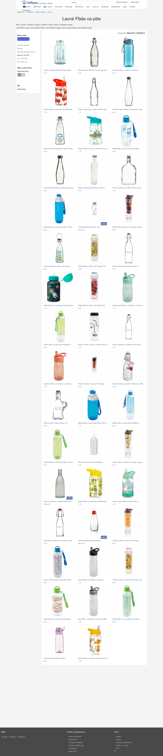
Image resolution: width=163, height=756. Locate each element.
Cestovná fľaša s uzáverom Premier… (126, 70)
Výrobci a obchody (75, 736)
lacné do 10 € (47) (23, 55)
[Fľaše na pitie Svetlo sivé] (23, 74)
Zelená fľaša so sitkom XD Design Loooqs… (128, 462)
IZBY (88, 7)
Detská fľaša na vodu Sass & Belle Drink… (59, 109)
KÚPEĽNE (68, 7)
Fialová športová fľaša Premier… (55, 658)
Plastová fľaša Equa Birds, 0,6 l (89, 227)
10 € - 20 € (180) (22, 58)
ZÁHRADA (105, 7)
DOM (125, 7)
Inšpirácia (12, 737)
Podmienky (72, 748)
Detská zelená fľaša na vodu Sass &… (126, 501)
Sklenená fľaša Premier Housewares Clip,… (93, 70)
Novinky (19, 48)
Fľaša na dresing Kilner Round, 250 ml (91, 188)
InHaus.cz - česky (122, 745)
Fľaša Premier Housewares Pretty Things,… (59, 148)
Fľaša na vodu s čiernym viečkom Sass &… (93, 344)
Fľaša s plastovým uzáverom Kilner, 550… (127, 344)
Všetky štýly (21, 89)
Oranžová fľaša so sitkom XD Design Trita (127, 580)
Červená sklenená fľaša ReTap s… (90, 540)
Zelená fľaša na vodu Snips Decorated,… (58, 619)
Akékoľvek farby (23, 71)
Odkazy (118, 739)
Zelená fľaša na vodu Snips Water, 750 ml (58, 462)
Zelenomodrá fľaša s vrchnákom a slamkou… (128, 305)
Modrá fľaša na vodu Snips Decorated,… (127, 148)
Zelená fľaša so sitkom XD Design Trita (91, 266)
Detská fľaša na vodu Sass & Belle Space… (59, 305)
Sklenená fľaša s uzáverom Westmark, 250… (128, 384)
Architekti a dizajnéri (76, 742)
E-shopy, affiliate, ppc (76, 745)
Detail (73, 73)
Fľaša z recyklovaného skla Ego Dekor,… (58, 70)
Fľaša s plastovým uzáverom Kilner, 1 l (126, 266)
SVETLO (95, 7)
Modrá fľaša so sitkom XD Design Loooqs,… (128, 227)
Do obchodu (64, 73)
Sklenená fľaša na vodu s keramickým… (58, 266)
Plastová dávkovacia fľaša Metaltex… (91, 462)
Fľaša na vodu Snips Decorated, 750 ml (57, 580)
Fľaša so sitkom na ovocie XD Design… (92, 384)
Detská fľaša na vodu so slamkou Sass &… (93, 148)
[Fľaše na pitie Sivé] (19, 74)
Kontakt (118, 736)
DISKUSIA (26, 10)
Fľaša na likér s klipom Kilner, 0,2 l (56, 423)
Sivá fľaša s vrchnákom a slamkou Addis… (93, 619)
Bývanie (4, 737)
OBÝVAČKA (79, 7)
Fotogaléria (21, 737)
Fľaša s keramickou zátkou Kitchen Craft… (93, 109)
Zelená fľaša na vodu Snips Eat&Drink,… (58, 344)
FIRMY (38, 7)
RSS (117, 748)
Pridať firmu (73, 751)
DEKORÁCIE (115, 7)
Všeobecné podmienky (123, 742)
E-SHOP (49, 7)
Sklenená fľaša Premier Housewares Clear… (128, 109)
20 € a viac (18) (22, 62)
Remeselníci (73, 739)
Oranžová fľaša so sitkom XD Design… (126, 540)
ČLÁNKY (132, 7)
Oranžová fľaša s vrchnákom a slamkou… (58, 384)
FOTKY (28, 7)
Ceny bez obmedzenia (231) (26, 52)
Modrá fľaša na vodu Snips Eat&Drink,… (127, 423)
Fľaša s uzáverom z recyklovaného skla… (58, 501)
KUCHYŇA (58, 7)
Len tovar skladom (23, 45)
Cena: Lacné (22, 39)
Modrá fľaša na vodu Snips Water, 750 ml (58, 227)
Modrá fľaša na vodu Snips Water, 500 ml (92, 423)
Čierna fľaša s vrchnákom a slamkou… (91, 580)
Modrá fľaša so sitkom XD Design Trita (91, 305)
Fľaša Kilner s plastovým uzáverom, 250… (58, 540)
